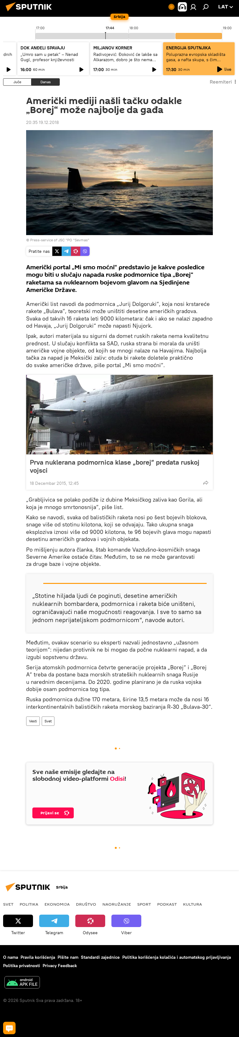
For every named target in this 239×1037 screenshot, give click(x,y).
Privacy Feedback (60, 965)
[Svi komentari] (9, 1028)
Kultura (192, 904)
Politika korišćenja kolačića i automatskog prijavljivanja (176, 957)
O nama (10, 957)
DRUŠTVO (86, 904)
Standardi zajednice (100, 957)
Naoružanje (116, 904)
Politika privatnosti (21, 965)
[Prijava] (193, 7)
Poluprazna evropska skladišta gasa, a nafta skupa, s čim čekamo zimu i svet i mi (195, 60)
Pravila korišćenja (38, 957)
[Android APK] (22, 983)
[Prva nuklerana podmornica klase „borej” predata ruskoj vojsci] (119, 414)
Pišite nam (68, 957)
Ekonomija (57, 904)
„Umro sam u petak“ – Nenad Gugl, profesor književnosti (49, 57)
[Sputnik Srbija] (30, 12)
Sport (144, 904)
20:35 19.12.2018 (42, 122)
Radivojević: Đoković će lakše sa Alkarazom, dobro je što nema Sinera (125, 60)
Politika (29, 904)
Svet (48, 721)
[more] (205, 482)
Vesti (33, 721)
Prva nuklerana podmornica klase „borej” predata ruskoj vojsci (114, 466)
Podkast (167, 904)
